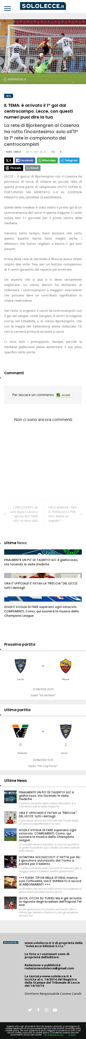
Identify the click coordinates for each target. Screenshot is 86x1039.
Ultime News (15, 780)
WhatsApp (49, 160)
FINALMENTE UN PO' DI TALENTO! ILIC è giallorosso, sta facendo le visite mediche (41, 562)
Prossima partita (19, 644)
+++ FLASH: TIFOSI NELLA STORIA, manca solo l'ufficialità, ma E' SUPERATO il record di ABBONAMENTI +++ (50, 881)
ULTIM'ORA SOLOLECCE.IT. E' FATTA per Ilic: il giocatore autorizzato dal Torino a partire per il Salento (50, 860)
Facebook (26, 160)
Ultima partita (17, 709)
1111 (12, 603)
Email (34, 168)
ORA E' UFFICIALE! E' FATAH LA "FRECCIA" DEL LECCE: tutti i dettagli (47, 814)
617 (11, 579)
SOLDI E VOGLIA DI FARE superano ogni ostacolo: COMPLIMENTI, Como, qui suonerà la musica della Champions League (41, 611)
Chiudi (72, 1034)
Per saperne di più (53, 1034)
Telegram (71, 160)
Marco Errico (13, 152)
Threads (15, 168)
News (8, 96)
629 (11, 556)
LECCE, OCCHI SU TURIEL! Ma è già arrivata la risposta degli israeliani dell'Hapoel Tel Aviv (50, 901)
